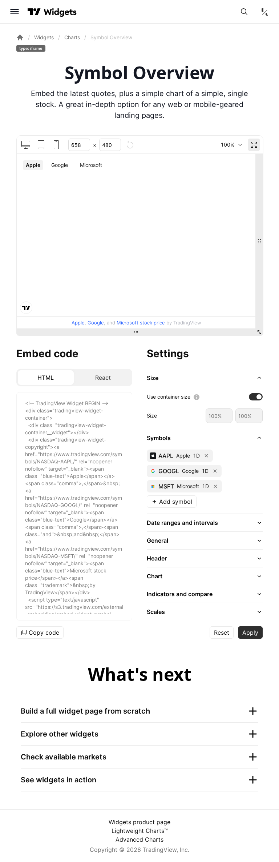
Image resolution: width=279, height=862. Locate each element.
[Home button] (60, 12)
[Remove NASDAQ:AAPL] (206, 455)
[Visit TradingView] (34, 11)
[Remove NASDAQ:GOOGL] (215, 471)
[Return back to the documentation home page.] (20, 37)
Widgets (44, 37)
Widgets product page (139, 822)
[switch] (256, 396)
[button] (205, 378)
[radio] (46, 377)
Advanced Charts (139, 839)
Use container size (168, 397)
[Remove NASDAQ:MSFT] (215, 486)
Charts (72, 37)
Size (152, 415)
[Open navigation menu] (14, 11)
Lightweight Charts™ (140, 830)
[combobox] (231, 145)
